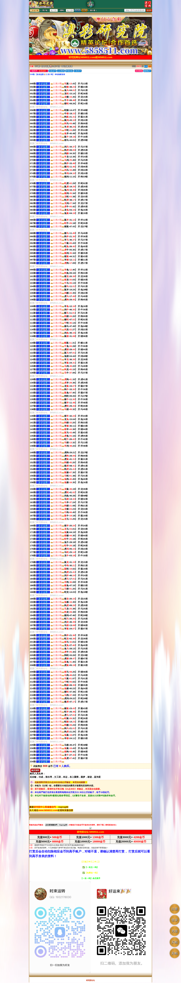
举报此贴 (69, 71)
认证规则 (60, 71)
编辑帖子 (147, 71)
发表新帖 (138, 71)
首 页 (146, 66)
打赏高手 (77, 71)
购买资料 (35, 770)
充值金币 (52, 71)
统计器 (92, 10)
